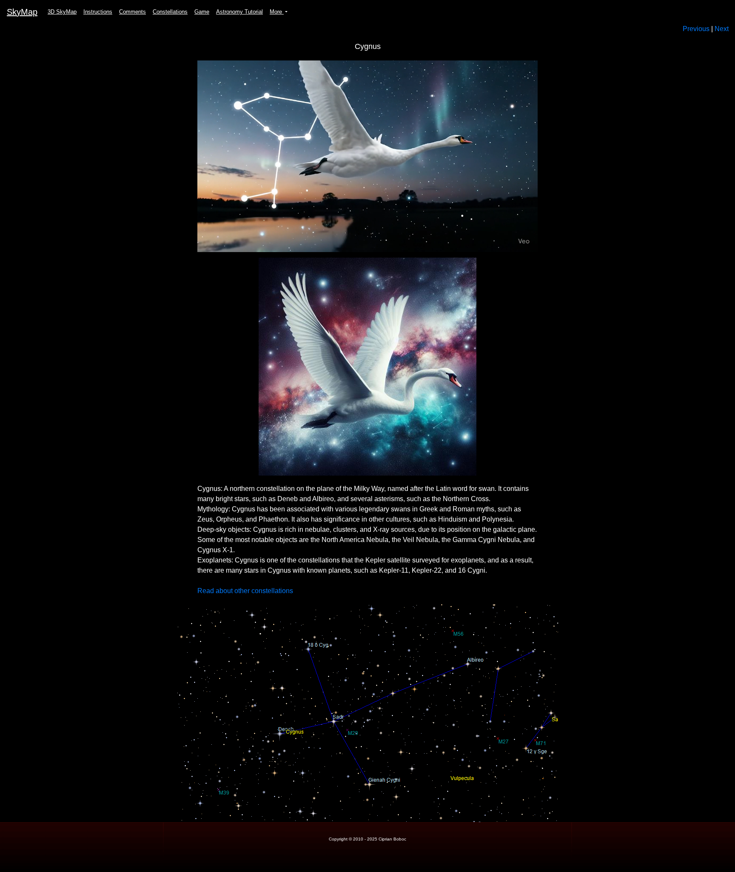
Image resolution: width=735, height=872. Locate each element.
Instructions (97, 12)
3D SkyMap (62, 12)
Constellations (170, 12)
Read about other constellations (245, 590)
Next (722, 28)
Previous (696, 28)
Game (201, 12)
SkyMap (22, 12)
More (277, 12)
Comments (132, 12)
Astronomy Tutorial (239, 12)
